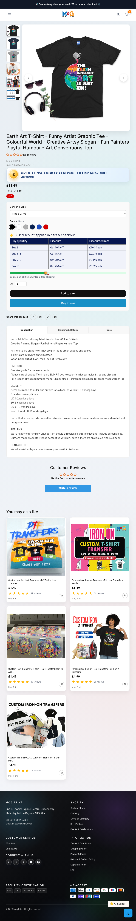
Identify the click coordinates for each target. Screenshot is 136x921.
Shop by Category (79, 818)
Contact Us (11, 848)
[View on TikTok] (48, 317)
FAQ (72, 870)
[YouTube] (31, 862)
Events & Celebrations (81, 829)
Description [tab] (27, 329)
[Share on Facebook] (33, 317)
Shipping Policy (78, 848)
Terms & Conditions (80, 843)
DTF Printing (76, 824)
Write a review (67, 488)
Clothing (74, 813)
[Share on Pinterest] (55, 317)
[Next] (124, 78)
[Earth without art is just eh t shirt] (13, 31)
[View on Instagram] (40, 317)
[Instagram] (16, 862)
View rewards (27, 177)
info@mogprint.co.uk (22, 824)
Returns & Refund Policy (82, 859)
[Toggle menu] (9, 15)
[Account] (118, 15)
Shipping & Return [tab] (68, 329)
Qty (11, 283)
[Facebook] (9, 862)
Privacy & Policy (78, 854)
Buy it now (68, 303)
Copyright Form (78, 864)
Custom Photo (77, 808)
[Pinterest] (38, 862)
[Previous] (28, 78)
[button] (14, 154)
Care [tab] (109, 329)
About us (10, 843)
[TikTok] (24, 862)
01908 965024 (20, 820)
